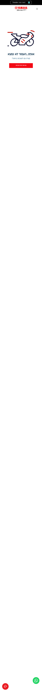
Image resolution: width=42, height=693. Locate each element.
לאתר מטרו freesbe (19, 2)
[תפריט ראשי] (37, 9)
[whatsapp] (36, 680)
